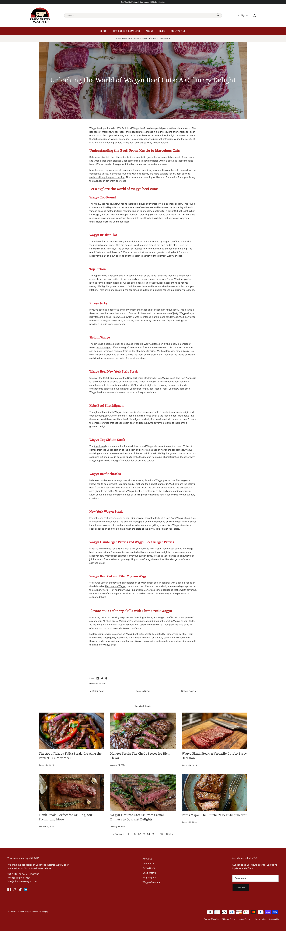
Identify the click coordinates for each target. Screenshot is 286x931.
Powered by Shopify (39, 911)
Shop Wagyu (149, 872)
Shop (103, 31)
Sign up (240, 887)
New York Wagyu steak (178, 518)
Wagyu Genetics (151, 882)
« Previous (118, 834)
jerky (187, 309)
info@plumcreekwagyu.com (22, 881)
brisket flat (99, 241)
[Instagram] (14, 889)
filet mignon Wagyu (115, 586)
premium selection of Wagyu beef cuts (122, 634)
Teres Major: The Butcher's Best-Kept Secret (214, 815)
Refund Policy (244, 919)
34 (148, 834)
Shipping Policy (228, 919)
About (149, 31)
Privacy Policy (260, 919)
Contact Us (178, 31)
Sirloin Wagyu (104, 347)
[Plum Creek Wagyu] (40, 15)
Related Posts (143, 706)
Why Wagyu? (149, 877)
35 (153, 834)
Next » (169, 834)
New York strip (188, 378)
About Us (147, 858)
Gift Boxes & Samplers (126, 31)
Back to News (143, 691)
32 (139, 834)
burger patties (102, 552)
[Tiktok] (20, 889)
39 (161, 834)
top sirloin (99, 275)
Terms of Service (211, 919)
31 (135, 834)
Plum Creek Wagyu (22, 911)
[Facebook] (9, 889)
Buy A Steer (149, 868)
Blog (162, 31)
